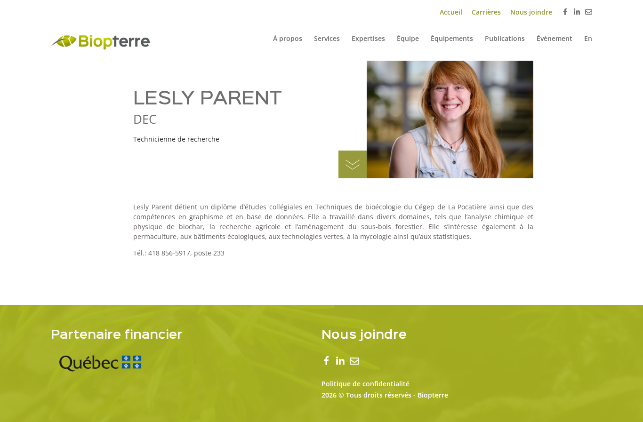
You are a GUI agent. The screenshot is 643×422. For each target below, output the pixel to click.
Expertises (368, 38)
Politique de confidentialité (366, 383)
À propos (287, 38)
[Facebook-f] (565, 12)
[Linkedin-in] (576, 12)
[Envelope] (588, 12)
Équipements (452, 38)
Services (327, 38)
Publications (505, 38)
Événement (554, 38)
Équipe (408, 38)
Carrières (486, 12)
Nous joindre (531, 12)
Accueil (451, 12)
